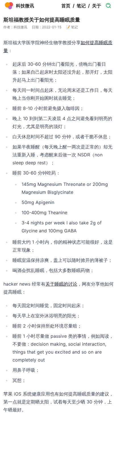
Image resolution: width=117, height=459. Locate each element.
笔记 (81, 5)
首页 (65, 5)
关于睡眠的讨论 (61, 284)
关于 (96, 5)
